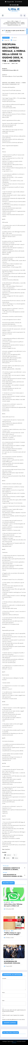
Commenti (4, 978)
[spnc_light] (24, 15)
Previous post (6, 865)
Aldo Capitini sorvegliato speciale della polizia (13, 30)
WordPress (15, 1041)
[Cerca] (21, 15)
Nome (3, 992)
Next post (5, 872)
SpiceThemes (14, 1042)
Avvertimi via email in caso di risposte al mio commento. (13, 1015)
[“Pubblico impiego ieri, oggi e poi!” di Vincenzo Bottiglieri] (14, 922)
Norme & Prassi (6, 37)
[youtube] (17, 5)
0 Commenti (14, 40)
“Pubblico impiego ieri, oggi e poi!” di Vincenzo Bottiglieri (12, 933)
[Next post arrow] (24, 875)
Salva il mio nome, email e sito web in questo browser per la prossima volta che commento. (14, 1010)
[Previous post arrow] (24, 868)
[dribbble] (14, 5)
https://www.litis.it (6, 849)
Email (3, 1000)
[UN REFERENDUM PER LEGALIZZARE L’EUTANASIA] (14, 951)
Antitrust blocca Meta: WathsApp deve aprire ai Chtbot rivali (13, 905)
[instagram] (16, 5)
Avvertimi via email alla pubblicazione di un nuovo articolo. (13, 1019)
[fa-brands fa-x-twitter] (12, 5)
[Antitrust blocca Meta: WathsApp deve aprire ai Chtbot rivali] (14, 894)
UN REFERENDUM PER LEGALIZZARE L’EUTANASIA (12, 962)
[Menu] (2, 15)
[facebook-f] (10, 5)
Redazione (15, 37)
